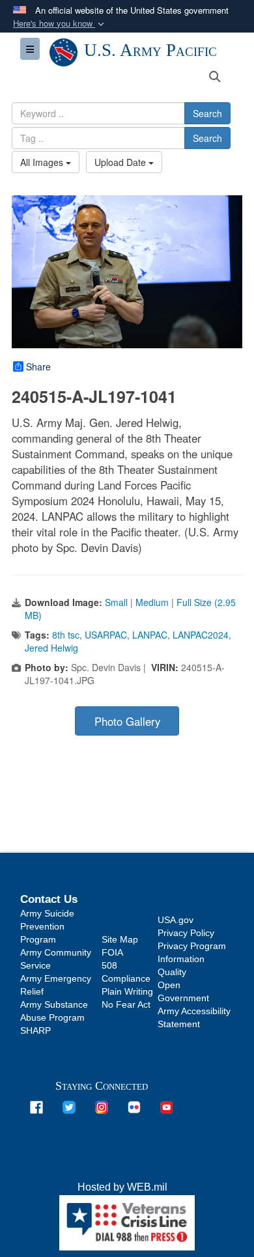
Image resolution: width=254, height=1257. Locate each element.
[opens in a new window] (36, 1106)
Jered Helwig (51, 647)
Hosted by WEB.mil (122, 1187)
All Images (43, 162)
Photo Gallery (127, 721)
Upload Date (121, 162)
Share (38, 366)
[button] (60, 24)
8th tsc (65, 634)
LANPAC (149, 634)
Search (207, 113)
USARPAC (106, 634)
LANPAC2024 (201, 634)
